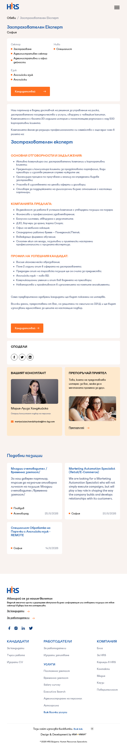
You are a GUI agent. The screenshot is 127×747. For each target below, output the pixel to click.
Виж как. (78, 728)
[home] (13, 6)
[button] (116, 7)
